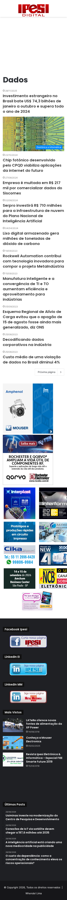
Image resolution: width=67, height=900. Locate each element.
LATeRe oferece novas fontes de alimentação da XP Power (44, 723)
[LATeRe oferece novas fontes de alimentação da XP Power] (13, 725)
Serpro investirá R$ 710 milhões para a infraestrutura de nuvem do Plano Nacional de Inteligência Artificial (33, 213)
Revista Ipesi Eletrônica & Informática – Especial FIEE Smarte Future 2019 (44, 757)
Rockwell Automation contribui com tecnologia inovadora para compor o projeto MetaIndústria (33, 261)
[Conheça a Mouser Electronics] (13, 743)
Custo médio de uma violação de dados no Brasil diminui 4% (32, 359)
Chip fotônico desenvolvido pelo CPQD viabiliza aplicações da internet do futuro (32, 165)
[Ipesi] (33, 9)
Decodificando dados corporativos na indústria (27, 342)
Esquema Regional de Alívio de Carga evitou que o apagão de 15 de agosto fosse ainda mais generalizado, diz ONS (32, 319)
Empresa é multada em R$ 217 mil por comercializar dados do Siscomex (32, 188)
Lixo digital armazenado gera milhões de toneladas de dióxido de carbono (31, 238)
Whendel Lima (33, 893)
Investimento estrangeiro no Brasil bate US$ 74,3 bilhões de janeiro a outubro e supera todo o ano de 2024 (33, 103)
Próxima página (46, 372)
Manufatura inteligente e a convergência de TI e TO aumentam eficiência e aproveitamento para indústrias (28, 289)
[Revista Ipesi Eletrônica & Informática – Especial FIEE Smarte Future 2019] (13, 759)
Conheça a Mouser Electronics (39, 739)
